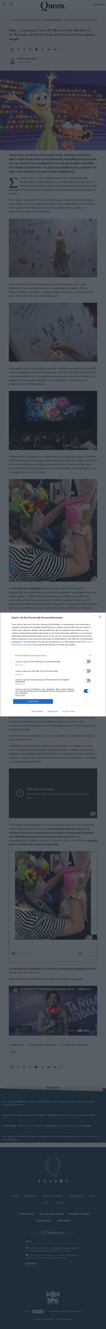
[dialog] (53, 664)
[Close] (100, 617)
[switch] (87, 661)
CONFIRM (33, 702)
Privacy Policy (69, 711)
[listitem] (53, 655)
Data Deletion (37, 711)
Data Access (53, 711)
